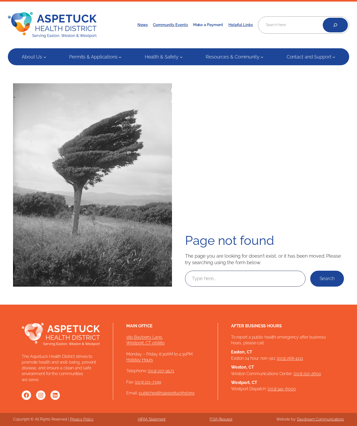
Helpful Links (240, 24)
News (142, 24)
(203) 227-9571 (161, 370)
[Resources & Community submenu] (262, 56)
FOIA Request (221, 419)
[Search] (335, 25)
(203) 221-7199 (148, 382)
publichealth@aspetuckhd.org (166, 392)
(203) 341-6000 (282, 388)
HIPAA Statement (152, 419)
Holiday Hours (139, 359)
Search (327, 278)
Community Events (170, 24)
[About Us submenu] (44, 56)
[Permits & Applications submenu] (120, 56)
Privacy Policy (82, 419)
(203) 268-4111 (290, 358)
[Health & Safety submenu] (181, 56)
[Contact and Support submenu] (333, 56)
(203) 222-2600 (307, 373)
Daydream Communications (320, 419)
